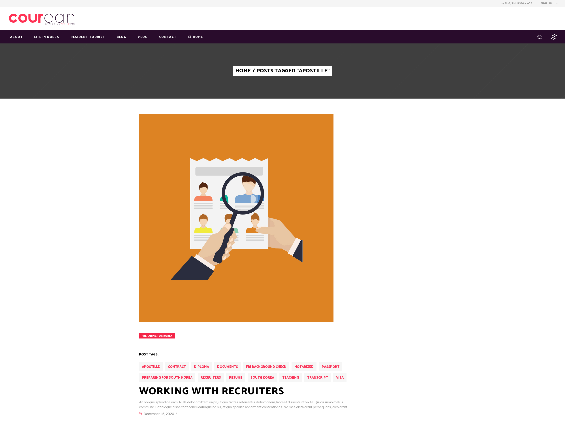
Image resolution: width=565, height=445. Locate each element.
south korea (262, 377)
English (546, 3)
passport (330, 367)
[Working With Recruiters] (236, 218)
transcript (317, 377)
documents (227, 367)
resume (235, 377)
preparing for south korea (167, 377)
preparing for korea (156, 336)
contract (177, 367)
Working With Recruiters (211, 391)
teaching (290, 377)
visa (340, 377)
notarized (304, 367)
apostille (151, 367)
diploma (201, 367)
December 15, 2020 (159, 414)
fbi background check (266, 367)
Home (243, 71)
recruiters (211, 377)
